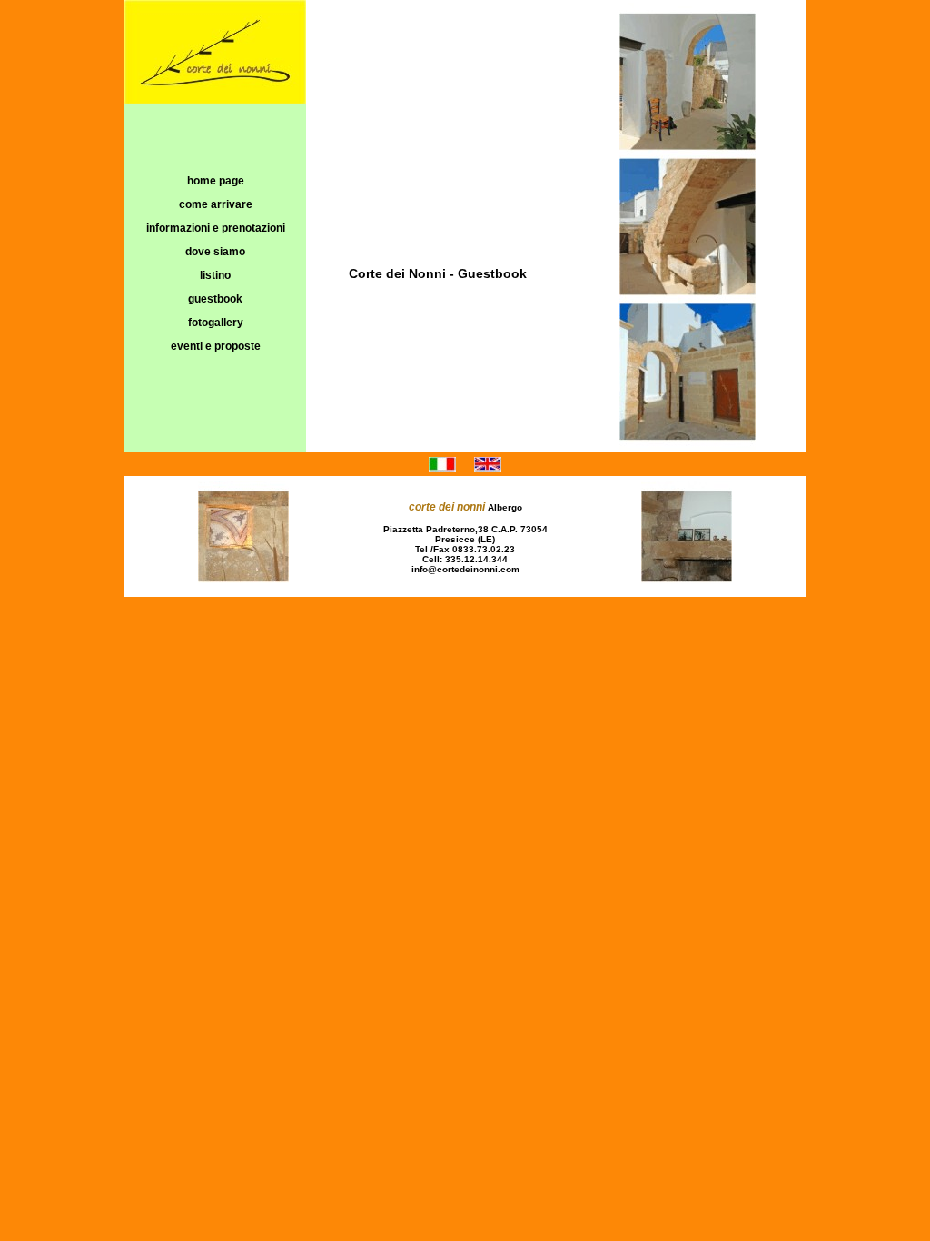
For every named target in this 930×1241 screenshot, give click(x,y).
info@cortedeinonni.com (465, 569)
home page (215, 180)
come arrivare (215, 204)
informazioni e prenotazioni (215, 228)
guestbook (215, 299)
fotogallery (215, 322)
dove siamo (215, 251)
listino (215, 275)
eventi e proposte (216, 346)
